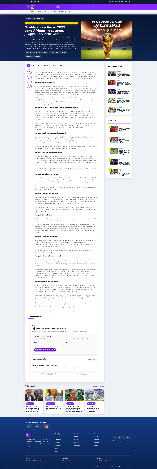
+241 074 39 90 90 (66, 460)
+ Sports (57, 436)
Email (66, 342)
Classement (53, 11)
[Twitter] (119, 437)
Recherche (112, 1)
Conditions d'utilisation (53, 466)
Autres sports (58, 445)
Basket (101, 6)
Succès (61, 11)
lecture (46, 65)
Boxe (106, 6)
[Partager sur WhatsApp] (29, 82)
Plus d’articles (98, 386)
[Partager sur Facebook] (29, 71)
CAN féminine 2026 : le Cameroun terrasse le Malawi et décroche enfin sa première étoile (74, 409)
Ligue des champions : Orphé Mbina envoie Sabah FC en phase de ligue (123, 93)
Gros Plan (127, 6)
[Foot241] (38, 426)
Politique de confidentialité (31, 466)
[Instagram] (35, 1)
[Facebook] (28, 1)
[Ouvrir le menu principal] (28, 7)
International (38, 18)
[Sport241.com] (28, 435)
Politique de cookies (43, 466)
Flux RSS (96, 445)
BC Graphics (84, 373)
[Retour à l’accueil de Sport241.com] (33, 7)
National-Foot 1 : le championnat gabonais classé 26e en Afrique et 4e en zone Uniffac (123, 152)
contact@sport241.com (122, 441)
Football (119, 6)
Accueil (28, 18)
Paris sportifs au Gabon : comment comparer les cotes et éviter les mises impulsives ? (123, 173)
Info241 (76, 436)
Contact (120, 1)
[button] (42, 391)
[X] (31, 1)
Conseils (67, 11)
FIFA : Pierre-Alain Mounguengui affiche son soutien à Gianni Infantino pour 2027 (32, 409)
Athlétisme (93, 6)
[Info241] (29, 426)
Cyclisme (112, 6)
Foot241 (76, 439)
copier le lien (57, 65)
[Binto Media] (46, 426)
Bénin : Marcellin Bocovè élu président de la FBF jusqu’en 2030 (54, 408)
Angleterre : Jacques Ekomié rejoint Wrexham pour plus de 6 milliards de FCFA (124, 84)
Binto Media (77, 445)
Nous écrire (96, 439)
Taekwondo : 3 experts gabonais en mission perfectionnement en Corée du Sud (124, 142)
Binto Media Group (49, 373)
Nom (35, 342)
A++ (38, 65)
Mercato (40, 11)
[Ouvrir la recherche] (58, 7)
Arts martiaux (84, 6)
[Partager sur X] (29, 77)
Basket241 (76, 442)
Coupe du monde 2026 (70, 6)
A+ (33, 65)
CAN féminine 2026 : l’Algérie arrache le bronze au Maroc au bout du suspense (95, 409)
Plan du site (96, 442)
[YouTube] (38, 1)
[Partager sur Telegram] (29, 87)
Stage (46, 11)
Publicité (127, 1)
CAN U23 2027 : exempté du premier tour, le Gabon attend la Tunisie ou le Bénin (124, 102)
